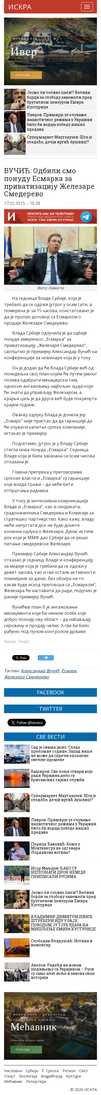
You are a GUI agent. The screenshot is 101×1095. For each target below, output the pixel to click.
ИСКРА (19, 7)
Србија (32, 1070)
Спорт (9, 1076)
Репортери (36, 1081)
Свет (83, 1070)
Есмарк (68, 671)
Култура (73, 1076)
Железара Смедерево (26, 677)
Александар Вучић (40, 671)
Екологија (28, 1076)
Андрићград (51, 1076)
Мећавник (13, 1081)
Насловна (13, 1070)
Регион (68, 1070)
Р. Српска (50, 1070)
